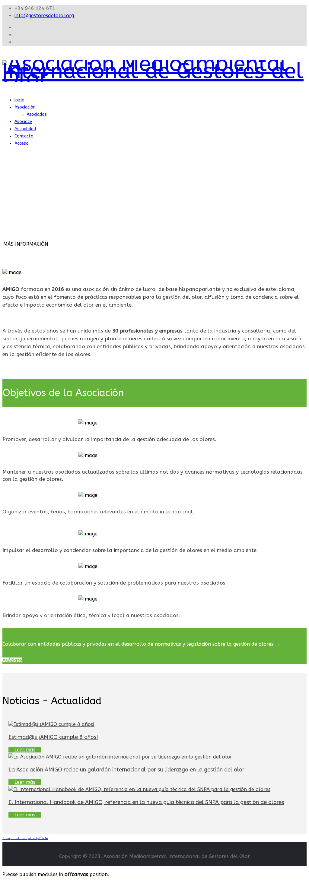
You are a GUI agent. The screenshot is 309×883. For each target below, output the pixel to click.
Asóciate (23, 121)
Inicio (19, 99)
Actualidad (25, 128)
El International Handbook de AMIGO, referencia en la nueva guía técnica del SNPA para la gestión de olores (146, 802)
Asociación (25, 107)
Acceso (21, 143)
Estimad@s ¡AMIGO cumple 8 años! (53, 737)
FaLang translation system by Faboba (25, 838)
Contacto (23, 136)
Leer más (24, 749)
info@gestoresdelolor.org (44, 15)
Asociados (37, 114)
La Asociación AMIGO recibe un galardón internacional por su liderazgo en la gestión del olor (126, 769)
